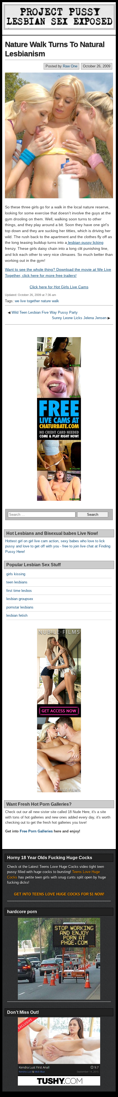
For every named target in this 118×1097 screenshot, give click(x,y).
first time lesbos (19, 591)
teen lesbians (16, 582)
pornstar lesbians (19, 607)
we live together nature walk (37, 301)
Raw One (70, 66)
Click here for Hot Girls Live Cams (59, 287)
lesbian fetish (16, 615)
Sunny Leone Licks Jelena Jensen (79, 318)
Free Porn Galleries (36, 831)
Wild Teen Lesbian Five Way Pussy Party (45, 312)
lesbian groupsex (19, 599)
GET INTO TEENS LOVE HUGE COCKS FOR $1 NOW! (59, 894)
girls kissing (15, 574)
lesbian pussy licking (85, 242)
